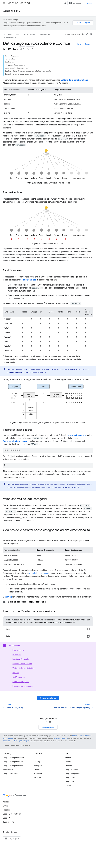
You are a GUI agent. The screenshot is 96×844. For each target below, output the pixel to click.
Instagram (38, 766)
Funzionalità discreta (20, 659)
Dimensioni (16, 655)
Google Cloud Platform (12, 814)
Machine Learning (19, 3)
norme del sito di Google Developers (16, 741)
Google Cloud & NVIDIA (12, 774)
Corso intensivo (12, 37)
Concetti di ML (11, 10)
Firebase (68, 766)
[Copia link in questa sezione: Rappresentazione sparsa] (34, 430)
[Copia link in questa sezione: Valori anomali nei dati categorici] (49, 499)
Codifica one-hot (19, 677)
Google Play (69, 782)
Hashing (15, 673)
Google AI (6, 818)
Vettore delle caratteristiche (23, 668)
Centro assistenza (48, 698)
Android (68, 758)
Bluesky (37, 762)
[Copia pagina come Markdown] (28, 49)
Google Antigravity (72, 774)
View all (68, 786)
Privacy (14, 832)
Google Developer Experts (13, 766)
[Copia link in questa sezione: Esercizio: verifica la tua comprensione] (57, 611)
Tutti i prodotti (8, 822)
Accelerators (8, 770)
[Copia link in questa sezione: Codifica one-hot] (29, 270)
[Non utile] (91, 34)
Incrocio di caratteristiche (22, 664)
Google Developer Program (13, 758)
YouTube (37, 778)
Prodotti (17, 34)
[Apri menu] (4, 3)
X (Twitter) (38, 774)
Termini (6, 832)
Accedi (90, 3)
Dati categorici (18, 650)
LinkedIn (37, 770)
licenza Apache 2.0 (61, 738)
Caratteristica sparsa (20, 682)
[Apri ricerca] (65, 3)
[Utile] (87, 34)
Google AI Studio (71, 770)
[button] (48, 601)
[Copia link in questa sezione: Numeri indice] (24, 192)
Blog (36, 758)
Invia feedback (83, 44)
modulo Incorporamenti (39, 573)
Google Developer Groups (13, 762)
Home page (7, 34)
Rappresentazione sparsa (22, 686)
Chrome (68, 762)
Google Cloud (70, 778)
